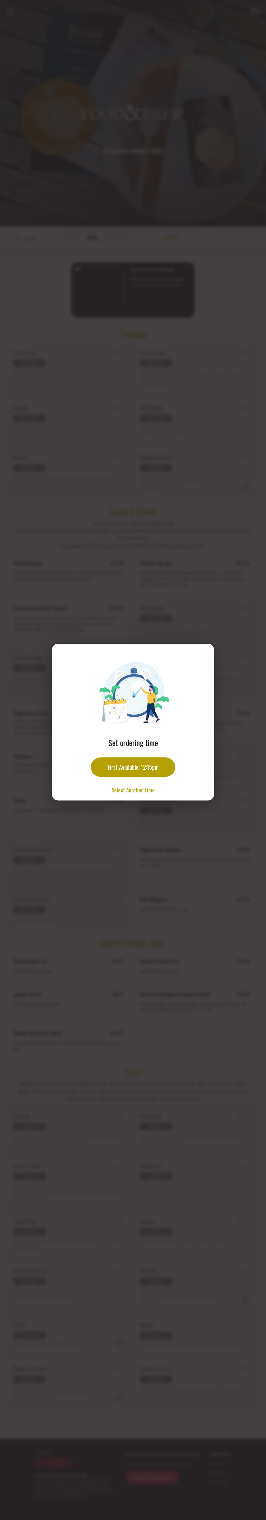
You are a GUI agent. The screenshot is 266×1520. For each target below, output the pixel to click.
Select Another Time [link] (133, 790)
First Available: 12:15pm (133, 767)
